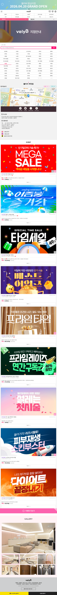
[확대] (54, 95)
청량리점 (17, 75)
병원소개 (51, 16)
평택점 (51, 75)
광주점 (6, 54)
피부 (6, 16)
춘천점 (40, 75)
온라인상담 (40, 14)
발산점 (51, 58)
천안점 (6, 75)
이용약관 (40, 582)
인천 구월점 (28, 71)
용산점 (17, 68)
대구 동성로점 (28, 56)
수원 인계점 (6, 66)
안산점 (28, 66)
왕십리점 (39, 68)
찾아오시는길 (25, 582)
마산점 (17, 58)
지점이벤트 (20, 110)
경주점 (40, 51)
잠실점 (6, 73)
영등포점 (5, 68)
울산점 (51, 68)
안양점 (40, 66)
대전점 (40, 56)
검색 (54, 47)
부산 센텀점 (51, 61)
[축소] (54, 97)
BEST (6, 14)
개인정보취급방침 (35, 582)
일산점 (51, 71)
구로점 (17, 54)
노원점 (17, 56)
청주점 (28, 75)
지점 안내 (32, 19)
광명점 (51, 51)
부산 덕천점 (28, 61)
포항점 (6, 78)
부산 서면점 (40, 61)
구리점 (28, 54)
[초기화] (54, 100)
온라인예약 (51, 14)
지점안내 (17, 14)
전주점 (17, 73)
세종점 (40, 63)
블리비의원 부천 (8, 136)
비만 (40, 16)
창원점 (51, 73)
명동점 (28, 58)
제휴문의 (20, 582)
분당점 (17, 63)
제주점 (28, 73)
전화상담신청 (30, 110)
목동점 (40, 58)
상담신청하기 (43, 593)
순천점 (17, 66)
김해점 (6, 56)
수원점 (51, 63)
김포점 (51, 54)
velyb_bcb (6, 133)
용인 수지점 (28, 68)
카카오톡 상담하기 (15, 593)
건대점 (17, 51)
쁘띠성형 (17, 16)
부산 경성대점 (5, 61)
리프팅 (28, 16)
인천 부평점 (40, 71)
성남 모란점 (28, 63)
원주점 (6, 71)
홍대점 (28, 78)
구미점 (40, 54)
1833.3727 (6, 131)
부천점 (6, 63)
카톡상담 (25, 110)
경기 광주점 (28, 51)
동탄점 (51, 56)
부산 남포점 (17, 61)
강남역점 (5, 51)
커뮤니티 (3, 19)
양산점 (51, 66)
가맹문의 (16, 582)
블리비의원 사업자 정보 (28, 588)
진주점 (40, 73)
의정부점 (17, 71)
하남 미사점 (17, 78)
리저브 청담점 (5, 58)
